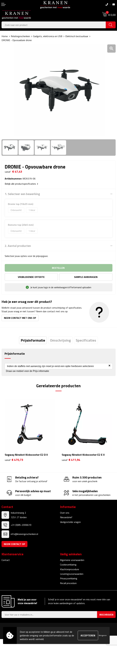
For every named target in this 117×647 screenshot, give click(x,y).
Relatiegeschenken (20, 36)
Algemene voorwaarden (72, 560)
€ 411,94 (71, 460)
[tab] (33, 340)
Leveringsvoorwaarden (71, 574)
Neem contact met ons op (20, 318)
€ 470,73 (14, 460)
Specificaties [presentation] (86, 340)
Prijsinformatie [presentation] (33, 340)
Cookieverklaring (68, 564)
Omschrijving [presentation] (60, 340)
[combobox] (54, 24)
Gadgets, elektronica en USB (47, 36)
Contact (6, 560)
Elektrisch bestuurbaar (76, 36)
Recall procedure (68, 583)
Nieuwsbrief (66, 517)
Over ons (64, 513)
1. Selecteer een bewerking (22, 194)
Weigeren (103, 635)
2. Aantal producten (18, 246)
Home (5, 36)
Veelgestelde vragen (70, 522)
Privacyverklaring (68, 578)
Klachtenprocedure (69, 569)
